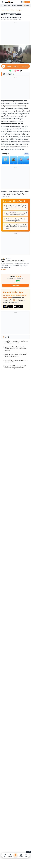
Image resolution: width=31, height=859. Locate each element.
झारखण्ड (5, 5)
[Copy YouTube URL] (15, 70)
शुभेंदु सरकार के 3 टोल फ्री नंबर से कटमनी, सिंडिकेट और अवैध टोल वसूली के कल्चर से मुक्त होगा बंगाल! (15, 348)
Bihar (12, 10)
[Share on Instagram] (18, 70)
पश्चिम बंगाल (19, 5)
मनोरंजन (13, 295)
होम (1, 5)
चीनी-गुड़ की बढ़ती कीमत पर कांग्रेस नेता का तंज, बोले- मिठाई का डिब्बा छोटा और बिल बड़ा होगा (16, 207)
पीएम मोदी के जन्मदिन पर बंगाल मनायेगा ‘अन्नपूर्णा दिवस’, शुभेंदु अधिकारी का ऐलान (15, 355)
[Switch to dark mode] (22, 2)
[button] (15, 54)
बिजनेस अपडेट (20, 295)
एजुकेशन (8, 295)
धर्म (25, 295)
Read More (3, 269)
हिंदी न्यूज (15, 300)
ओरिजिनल (27, 5)
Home (2, 10)
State (8, 10)
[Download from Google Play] (8, 306)
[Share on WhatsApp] (10, 70)
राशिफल (10, 298)
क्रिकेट (5, 298)
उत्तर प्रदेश (14, 5)
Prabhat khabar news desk (13, 17)
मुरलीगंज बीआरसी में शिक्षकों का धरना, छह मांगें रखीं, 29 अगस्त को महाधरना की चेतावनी (16, 214)
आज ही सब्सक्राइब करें (15, 285)
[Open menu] (2, 2)
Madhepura (18, 10)
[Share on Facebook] (13, 70)
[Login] (15, 855)
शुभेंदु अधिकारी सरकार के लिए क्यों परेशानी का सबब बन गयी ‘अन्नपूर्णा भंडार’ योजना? (16, 342)
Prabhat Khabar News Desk (16, 261)
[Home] (9, 2)
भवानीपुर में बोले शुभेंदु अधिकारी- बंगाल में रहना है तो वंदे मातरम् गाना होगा (16, 361)
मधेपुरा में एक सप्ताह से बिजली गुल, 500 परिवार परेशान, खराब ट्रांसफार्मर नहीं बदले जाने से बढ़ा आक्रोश (16, 226)
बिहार (9, 5)
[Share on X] (21, 70)
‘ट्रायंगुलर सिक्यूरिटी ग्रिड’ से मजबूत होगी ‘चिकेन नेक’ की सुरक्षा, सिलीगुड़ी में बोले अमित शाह (16, 367)
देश (4, 295)
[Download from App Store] (18, 306)
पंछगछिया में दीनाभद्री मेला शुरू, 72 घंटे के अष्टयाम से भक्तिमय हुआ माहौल (15, 220)
